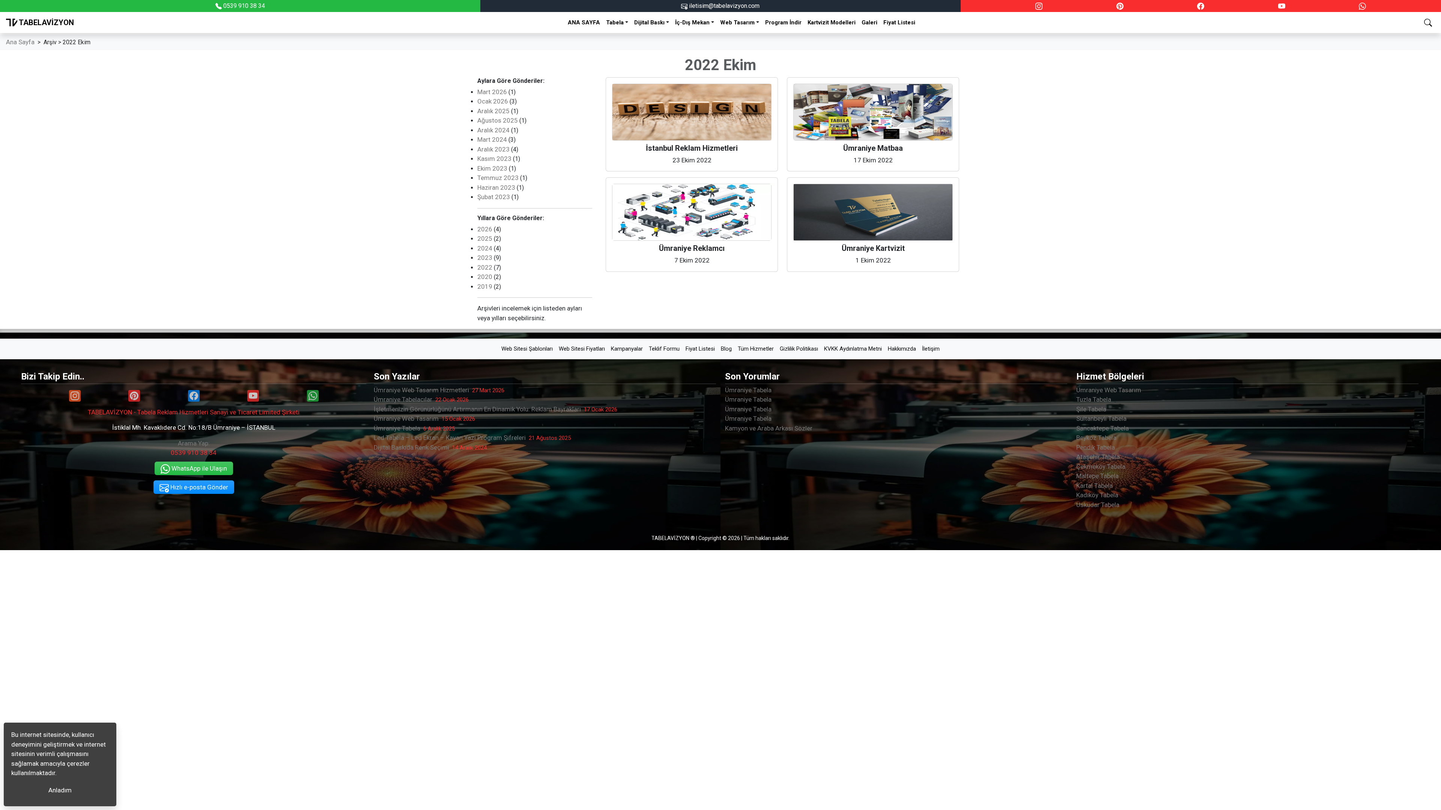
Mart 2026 (492, 92)
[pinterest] (1120, 6)
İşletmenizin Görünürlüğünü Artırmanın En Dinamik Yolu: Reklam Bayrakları (495, 409)
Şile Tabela (1091, 409)
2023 (484, 257)
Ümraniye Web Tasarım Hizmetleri (439, 390)
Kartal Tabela (1094, 485)
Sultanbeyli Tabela (1101, 418)
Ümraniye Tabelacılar (421, 399)
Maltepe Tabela (1097, 476)
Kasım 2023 (494, 158)
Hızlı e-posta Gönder (198, 487)
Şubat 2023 (493, 197)
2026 (484, 229)
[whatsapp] (1362, 6)
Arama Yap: (194, 448)
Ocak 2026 (492, 101)
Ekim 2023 (492, 168)
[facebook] (1200, 6)
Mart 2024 (492, 139)
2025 (484, 238)
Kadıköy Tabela (1097, 495)
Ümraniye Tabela (414, 428)
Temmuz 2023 (498, 178)
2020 (484, 276)
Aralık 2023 (493, 149)
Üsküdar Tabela (1097, 504)
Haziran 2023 (496, 187)
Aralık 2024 (493, 130)
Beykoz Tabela (1096, 437)
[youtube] (1281, 6)
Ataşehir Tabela (1098, 456)
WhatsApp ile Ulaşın (198, 468)
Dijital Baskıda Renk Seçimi (430, 447)
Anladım (60, 790)
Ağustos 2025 (497, 120)
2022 (484, 267)
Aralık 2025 (493, 111)
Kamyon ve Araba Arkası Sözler (768, 428)
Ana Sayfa (20, 42)
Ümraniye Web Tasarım (424, 418)
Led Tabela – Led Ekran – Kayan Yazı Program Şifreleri (472, 437)
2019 (484, 286)
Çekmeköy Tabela (1100, 466)
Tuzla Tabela (1093, 399)
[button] (1428, 22)
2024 (484, 248)
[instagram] (1038, 6)
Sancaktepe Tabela (1102, 428)
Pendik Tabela (1095, 447)
